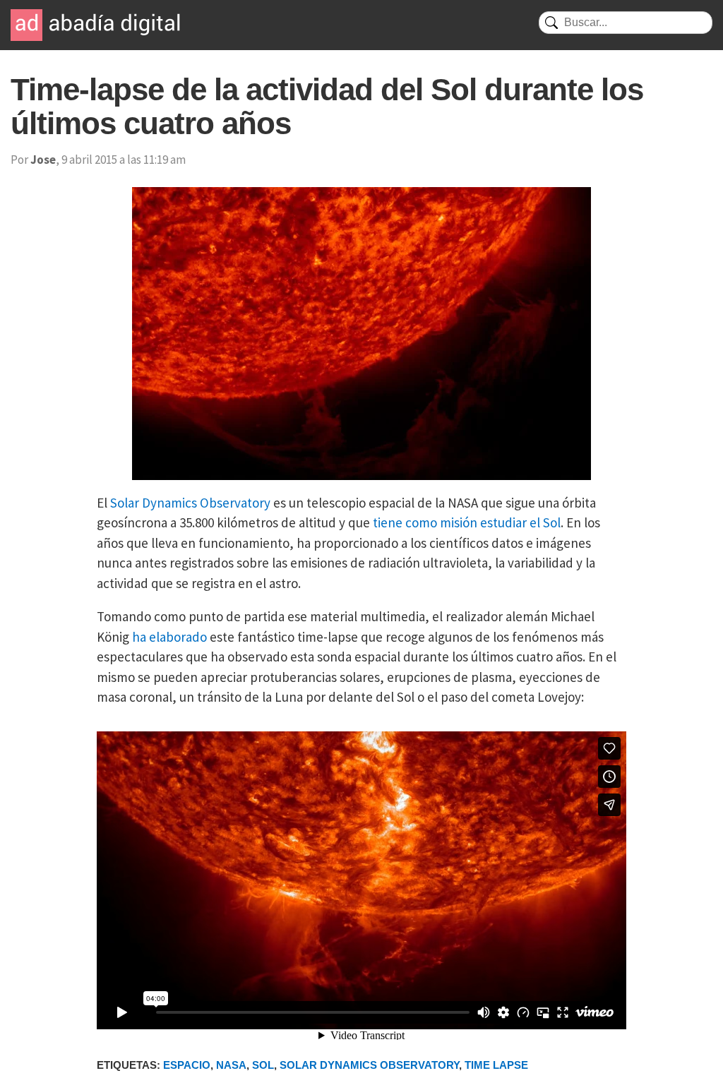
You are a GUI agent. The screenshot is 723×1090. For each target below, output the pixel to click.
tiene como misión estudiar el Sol (467, 522)
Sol (263, 1065)
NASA (231, 1065)
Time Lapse (496, 1065)
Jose (43, 159)
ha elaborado (169, 636)
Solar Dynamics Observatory (190, 502)
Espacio (186, 1065)
